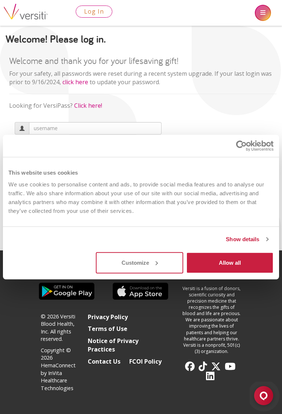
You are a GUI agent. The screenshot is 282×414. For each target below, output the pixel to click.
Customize (135, 262)
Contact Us (104, 361)
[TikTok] (203, 366)
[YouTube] (230, 366)
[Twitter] (216, 366)
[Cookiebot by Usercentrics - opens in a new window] (241, 145)
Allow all (230, 262)
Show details (242, 239)
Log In (94, 11)
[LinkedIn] (210, 376)
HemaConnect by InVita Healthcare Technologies (58, 377)
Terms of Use (107, 329)
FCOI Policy (145, 361)
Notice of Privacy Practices (113, 345)
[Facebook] (190, 366)
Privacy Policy (108, 317)
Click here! (88, 105)
